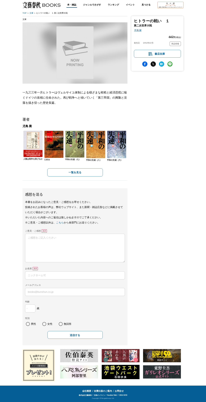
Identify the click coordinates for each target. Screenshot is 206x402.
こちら (60, 222)
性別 (27, 318)
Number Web (112, 395)
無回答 (67, 324)
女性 (49, 324)
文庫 (31, 13)
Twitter (153, 64)
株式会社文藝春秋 (85, 395)
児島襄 (138, 30)
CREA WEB (123, 395)
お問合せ (119, 391)
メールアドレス (33, 285)
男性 (33, 324)
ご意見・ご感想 (33, 231)
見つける (146, 5)
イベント (130, 5)
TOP (24, 13)
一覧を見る (75, 172)
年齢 (27, 302)
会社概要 (86, 391)
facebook (144, 64)
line (170, 64)
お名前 (28, 269)
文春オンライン (99, 395)
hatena (161, 64)
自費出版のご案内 (103, 391)
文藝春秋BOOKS (42, 5)
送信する (75, 335)
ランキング (113, 5)
